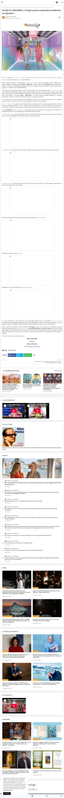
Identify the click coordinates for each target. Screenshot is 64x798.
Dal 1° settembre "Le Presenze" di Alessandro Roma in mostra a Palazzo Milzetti (32, 386)
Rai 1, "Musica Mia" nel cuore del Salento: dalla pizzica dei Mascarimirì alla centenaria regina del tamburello (31, 509)
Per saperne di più (8, 790)
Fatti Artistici (12, 7)
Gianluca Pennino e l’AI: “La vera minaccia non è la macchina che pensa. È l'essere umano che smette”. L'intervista (16, 744)
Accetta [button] (7, 793)
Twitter (20, 355)
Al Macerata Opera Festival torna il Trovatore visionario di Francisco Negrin (46, 620)
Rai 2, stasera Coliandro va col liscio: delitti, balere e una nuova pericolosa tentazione (28, 535)
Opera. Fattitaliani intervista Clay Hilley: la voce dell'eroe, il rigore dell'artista (46, 591)
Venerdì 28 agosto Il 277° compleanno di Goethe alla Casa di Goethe (23, 501)
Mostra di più (58, 371)
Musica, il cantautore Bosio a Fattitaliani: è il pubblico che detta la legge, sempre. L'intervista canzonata (16, 684)
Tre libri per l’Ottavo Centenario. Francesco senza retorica (47, 771)
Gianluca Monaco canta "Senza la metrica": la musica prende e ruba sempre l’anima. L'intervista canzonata (47, 656)
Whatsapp (28, 355)
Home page (5, 7)
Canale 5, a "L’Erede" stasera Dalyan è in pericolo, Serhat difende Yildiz (24, 550)
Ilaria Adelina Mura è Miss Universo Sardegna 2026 (18, 543)
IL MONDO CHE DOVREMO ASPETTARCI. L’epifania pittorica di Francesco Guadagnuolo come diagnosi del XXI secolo (51, 387)
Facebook (13, 355)
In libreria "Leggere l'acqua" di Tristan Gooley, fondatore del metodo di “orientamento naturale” (46, 744)
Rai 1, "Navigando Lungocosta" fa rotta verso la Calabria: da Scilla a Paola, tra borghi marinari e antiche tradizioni (31, 518)
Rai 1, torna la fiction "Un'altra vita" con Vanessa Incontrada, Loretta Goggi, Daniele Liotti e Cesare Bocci (33, 483)
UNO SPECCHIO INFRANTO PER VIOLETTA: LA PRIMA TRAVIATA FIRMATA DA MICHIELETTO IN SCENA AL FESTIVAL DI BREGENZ (16, 621)
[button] (62, 2)
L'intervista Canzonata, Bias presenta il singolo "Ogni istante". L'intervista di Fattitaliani (46, 683)
